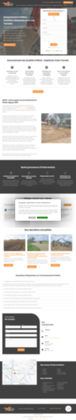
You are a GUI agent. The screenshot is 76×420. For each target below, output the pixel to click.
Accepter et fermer (42, 217)
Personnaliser (32, 217)
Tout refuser (72, 1)
